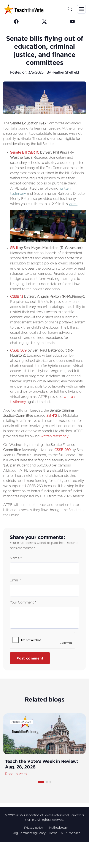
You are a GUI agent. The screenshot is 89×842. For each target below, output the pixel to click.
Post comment (29, 658)
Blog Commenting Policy (28, 833)
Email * (15, 580)
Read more (14, 774)
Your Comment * (23, 602)
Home (53, 833)
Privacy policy (33, 827)
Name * (16, 558)
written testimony (54, 436)
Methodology (58, 827)
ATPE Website (70, 833)
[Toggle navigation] (81, 9)
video (73, 204)
